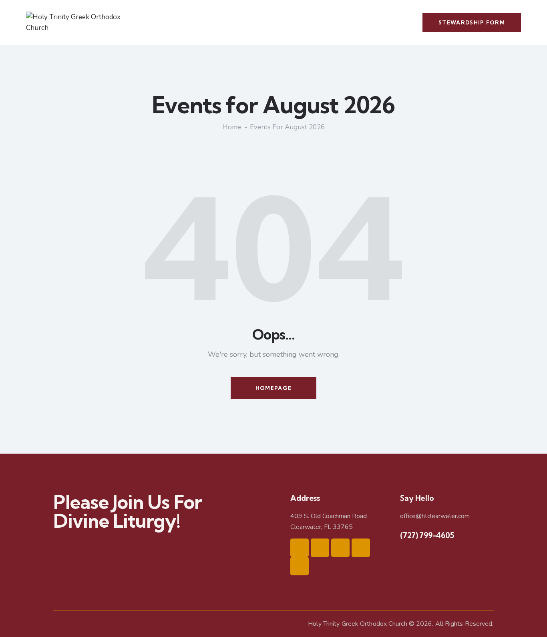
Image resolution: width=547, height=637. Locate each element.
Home (231, 127)
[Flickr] (299, 566)
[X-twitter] (340, 548)
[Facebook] (299, 548)
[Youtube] (361, 548)
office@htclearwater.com (435, 516)
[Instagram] (320, 548)
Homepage (273, 388)
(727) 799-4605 (427, 535)
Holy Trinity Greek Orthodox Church (357, 623)
